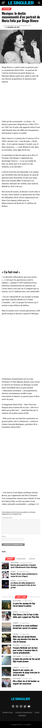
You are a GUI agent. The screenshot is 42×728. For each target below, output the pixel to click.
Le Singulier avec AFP (13, 27)
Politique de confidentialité (23, 712)
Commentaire (7, 518)
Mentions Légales (7, 712)
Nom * (4, 536)
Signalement (22, 715)
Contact (37, 712)
